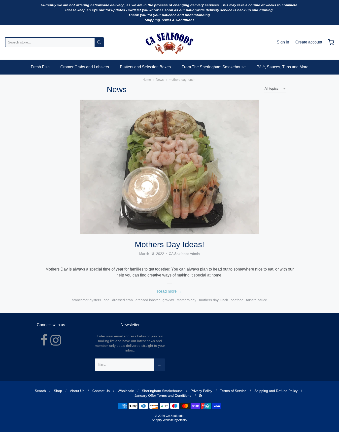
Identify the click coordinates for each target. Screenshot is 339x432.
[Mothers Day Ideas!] (169, 167)
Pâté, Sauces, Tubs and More (282, 67)
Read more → (169, 291)
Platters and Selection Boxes (145, 67)
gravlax (168, 300)
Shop (58, 391)
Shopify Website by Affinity (169, 420)
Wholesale (126, 391)
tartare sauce (256, 300)
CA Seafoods (174, 416)
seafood (237, 300)
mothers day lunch (182, 79)
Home (146, 79)
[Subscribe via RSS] (200, 395)
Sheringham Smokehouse (162, 391)
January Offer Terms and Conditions (163, 395)
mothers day (186, 300)
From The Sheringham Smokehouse (214, 67)
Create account (308, 42)
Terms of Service (233, 391)
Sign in (283, 42)
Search (40, 391)
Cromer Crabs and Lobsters (84, 67)
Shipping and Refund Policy (276, 391)
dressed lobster (148, 300)
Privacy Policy (201, 391)
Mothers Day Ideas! (169, 244)
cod (106, 300)
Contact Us (101, 391)
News (160, 79)
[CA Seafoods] (169, 42)
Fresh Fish (40, 67)
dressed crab (122, 300)
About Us (77, 391)
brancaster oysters (86, 300)
